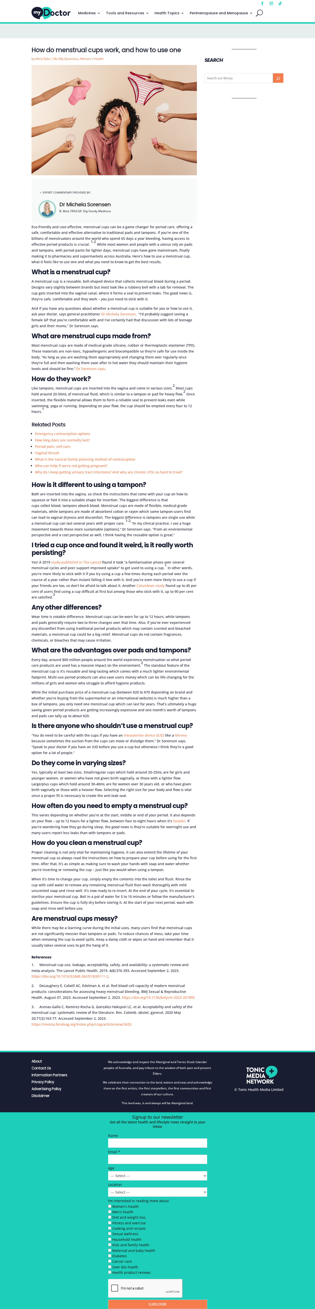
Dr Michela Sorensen (85, 204)
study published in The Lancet (76, 562)
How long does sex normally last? (62, 440)
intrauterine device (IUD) (144, 735)
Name (113, 1135)
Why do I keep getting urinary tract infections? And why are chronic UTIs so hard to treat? (108, 472)
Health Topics (167, 13)
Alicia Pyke (42, 59)
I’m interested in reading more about (138, 1200)
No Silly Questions (66, 59)
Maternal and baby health (133, 1250)
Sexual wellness (125, 1233)
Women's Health (92, 59)
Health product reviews (131, 1272)
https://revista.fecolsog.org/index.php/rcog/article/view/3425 (81, 1024)
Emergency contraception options (62, 433)
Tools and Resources (125, 13)
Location (115, 1184)
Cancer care (122, 1261)
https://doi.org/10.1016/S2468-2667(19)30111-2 (70, 976)
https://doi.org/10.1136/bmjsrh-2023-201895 (158, 997)
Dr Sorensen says (90, 368)
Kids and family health (130, 1245)
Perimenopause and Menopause (219, 13)
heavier (179, 821)
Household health (127, 1239)
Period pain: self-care (52, 446)
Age (111, 1168)
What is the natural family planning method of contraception (85, 459)
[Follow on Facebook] (262, 3)
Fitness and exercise (129, 1223)
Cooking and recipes (129, 1228)
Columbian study (151, 585)
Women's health (125, 1206)
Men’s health (122, 1212)
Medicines (87, 13)
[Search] (278, 78)
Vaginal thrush (47, 453)
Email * (114, 1151)
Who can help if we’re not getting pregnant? (71, 465)
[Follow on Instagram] (271, 3)
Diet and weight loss (129, 1217)
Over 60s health (125, 1267)
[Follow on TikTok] (280, 3)
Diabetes (119, 1256)
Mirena (181, 735)
